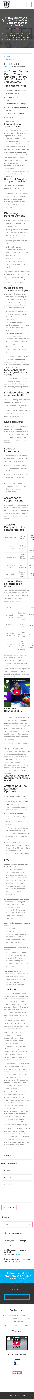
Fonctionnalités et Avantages (16, 104)
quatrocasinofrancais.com (17, 33)
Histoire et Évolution (12, 94)
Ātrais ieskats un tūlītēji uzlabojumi (17, 1259)
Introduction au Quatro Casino (16, 90)
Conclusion (10, 121)
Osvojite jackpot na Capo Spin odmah (15, 1242)
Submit (9, 1207)
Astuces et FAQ (11, 117)
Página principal (17, 29)
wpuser (8, 57)
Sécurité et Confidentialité (15, 114)
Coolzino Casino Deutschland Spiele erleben (15, 1251)
